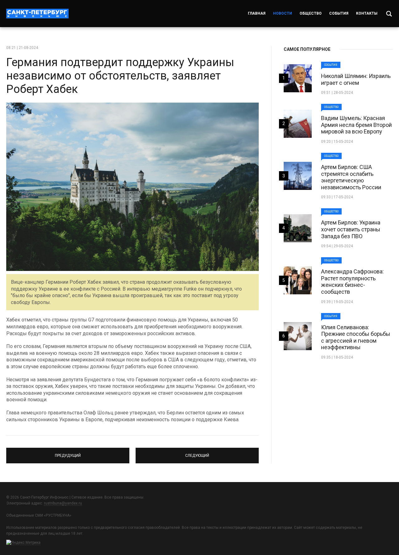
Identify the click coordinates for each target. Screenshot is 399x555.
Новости (282, 13)
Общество (311, 13)
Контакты (366, 13)
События (339, 13)
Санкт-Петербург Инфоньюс (37, 13)
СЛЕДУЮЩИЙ (197, 453)
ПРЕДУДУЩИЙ (68, 453)
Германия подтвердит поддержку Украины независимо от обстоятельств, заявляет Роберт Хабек (120, 76)
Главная (257, 13)
